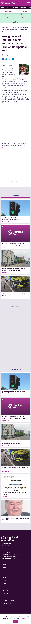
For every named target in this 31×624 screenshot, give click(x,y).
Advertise (5, 590)
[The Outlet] (15, 21)
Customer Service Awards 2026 (21, 16)
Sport (8, 7)
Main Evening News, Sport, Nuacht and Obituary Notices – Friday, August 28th (13, 244)
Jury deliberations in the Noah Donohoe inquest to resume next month (13, 269)
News (2, 7)
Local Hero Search (6, 16)
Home (3, 27)
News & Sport (9, 27)
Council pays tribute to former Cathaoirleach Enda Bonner (15, 519)
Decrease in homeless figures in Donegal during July (14, 493)
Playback (23, 7)
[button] (3, 59)
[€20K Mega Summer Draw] (8, 17)
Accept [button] (15, 621)
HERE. (4, 148)
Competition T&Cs (8, 600)
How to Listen (6, 597)
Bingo (4, 583)
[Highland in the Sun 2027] (23, 17)
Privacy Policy (6, 603)
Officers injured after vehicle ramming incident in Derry (15, 295)
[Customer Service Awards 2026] (21, 14)
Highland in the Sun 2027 (23, 19)
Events (4, 577)
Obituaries (14, 7)
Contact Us (5, 594)
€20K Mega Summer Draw (8, 19)
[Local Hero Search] (6, 14)
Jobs (3, 587)
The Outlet (15, 22)
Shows (4, 580)
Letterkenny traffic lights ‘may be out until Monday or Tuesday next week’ (14, 218)
